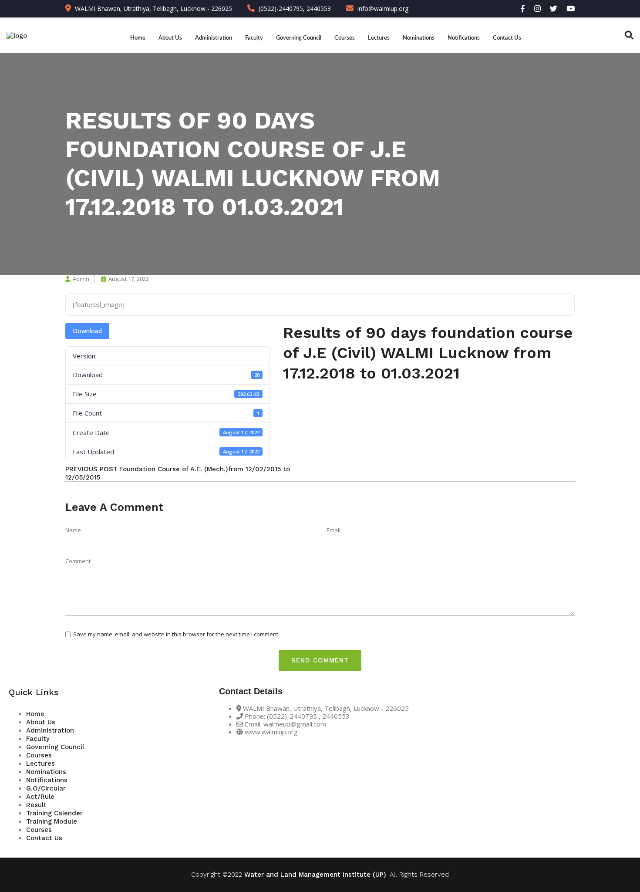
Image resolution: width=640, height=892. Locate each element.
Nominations (419, 38)
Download (87, 331)
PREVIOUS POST (91, 469)
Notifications (464, 38)
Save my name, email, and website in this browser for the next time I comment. (176, 634)
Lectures (379, 38)
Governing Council (298, 38)
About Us (170, 38)
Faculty (254, 38)
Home (137, 38)
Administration (213, 38)
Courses (344, 38)
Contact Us (507, 38)
